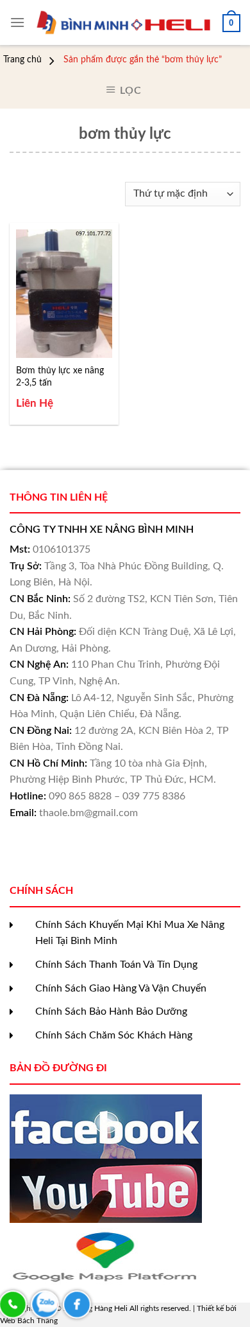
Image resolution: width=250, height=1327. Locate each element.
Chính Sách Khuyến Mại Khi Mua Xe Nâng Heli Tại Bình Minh (129, 933)
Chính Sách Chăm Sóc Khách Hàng (113, 1035)
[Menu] (17, 22)
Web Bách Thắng (29, 1320)
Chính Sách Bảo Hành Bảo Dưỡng (111, 1011)
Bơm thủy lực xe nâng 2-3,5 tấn (60, 376)
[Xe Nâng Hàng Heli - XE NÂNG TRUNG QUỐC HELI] (124, 22)
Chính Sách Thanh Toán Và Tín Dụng (116, 964)
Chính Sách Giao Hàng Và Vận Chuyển (120, 988)
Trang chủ (22, 59)
